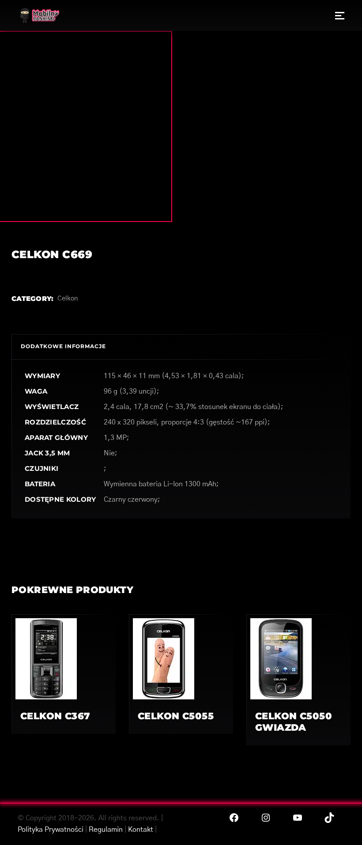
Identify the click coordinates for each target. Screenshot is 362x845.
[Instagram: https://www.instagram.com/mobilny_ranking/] (265, 817)
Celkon (67, 298)
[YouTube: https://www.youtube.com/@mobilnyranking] (297, 817)
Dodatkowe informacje (63, 346)
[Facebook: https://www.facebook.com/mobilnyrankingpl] (234, 817)
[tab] (63, 346)
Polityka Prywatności (50, 829)
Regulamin (106, 829)
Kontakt (140, 829)
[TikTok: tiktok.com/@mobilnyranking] (329, 817)
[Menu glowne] (339, 15)
